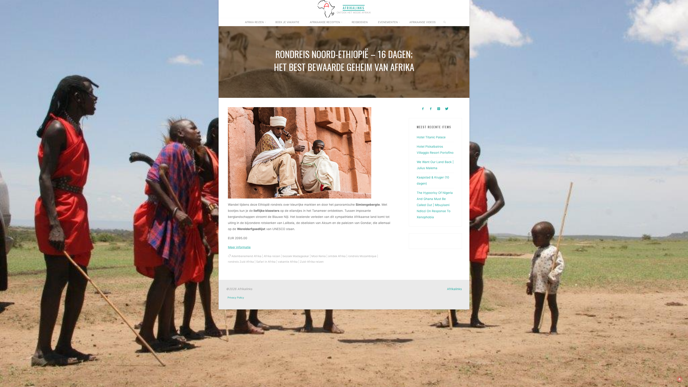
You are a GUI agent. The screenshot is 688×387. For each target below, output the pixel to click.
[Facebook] (422, 109)
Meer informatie (239, 247)
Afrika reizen (272, 256)
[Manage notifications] (679, 379)
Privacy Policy (236, 297)
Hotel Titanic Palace (431, 137)
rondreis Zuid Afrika (241, 261)
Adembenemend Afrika (246, 256)
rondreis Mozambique (362, 256)
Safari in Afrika (266, 261)
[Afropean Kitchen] (430, 109)
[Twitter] (446, 109)
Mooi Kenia (318, 256)
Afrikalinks (354, 7)
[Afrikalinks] (326, 9)
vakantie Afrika (288, 261)
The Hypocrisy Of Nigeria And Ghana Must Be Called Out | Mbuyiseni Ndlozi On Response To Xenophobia (435, 205)
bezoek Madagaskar (295, 256)
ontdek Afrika (336, 256)
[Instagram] (438, 109)
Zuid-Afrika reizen (312, 261)
